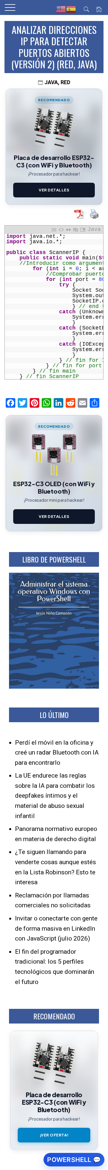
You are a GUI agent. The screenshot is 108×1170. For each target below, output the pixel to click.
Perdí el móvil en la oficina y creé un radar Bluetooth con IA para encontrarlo (57, 752)
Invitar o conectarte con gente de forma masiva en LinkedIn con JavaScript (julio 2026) (56, 928)
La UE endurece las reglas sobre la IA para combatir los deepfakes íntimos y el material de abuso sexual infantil (55, 795)
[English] (61, 9)
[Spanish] (71, 9)
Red (65, 82)
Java (51, 82)
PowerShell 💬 (74, 1159)
